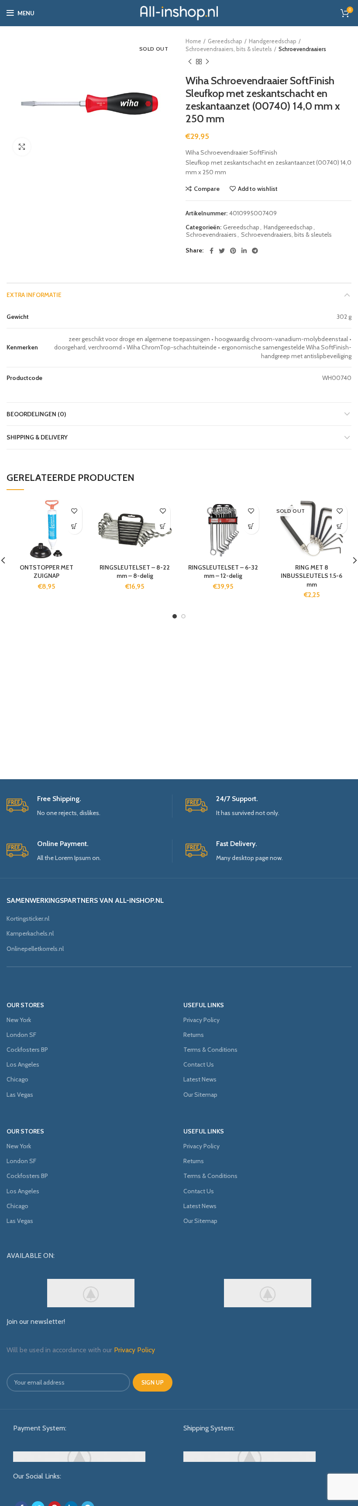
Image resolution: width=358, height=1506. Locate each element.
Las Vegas (20, 1094)
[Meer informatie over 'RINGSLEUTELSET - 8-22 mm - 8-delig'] (162, 526)
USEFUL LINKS (203, 1005)
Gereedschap (225, 41)
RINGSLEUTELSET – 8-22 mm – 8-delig (135, 571)
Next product (207, 61)
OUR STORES (25, 1005)
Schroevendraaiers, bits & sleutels (229, 48)
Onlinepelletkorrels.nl (35, 949)
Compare (207, 189)
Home (193, 41)
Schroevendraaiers (302, 48)
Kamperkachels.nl (30, 933)
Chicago (17, 1079)
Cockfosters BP (27, 1050)
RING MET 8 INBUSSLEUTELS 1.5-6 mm (311, 575)
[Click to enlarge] (22, 146)
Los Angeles (23, 1064)
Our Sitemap (200, 1094)
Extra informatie (34, 295)
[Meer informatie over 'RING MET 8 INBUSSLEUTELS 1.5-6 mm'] (339, 526)
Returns (193, 1035)
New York (19, 1020)
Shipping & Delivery (37, 437)
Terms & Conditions (210, 1050)
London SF (21, 1035)
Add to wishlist (258, 189)
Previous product (190, 61)
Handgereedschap (272, 41)
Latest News (200, 1079)
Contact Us (198, 1064)
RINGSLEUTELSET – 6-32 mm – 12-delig (223, 571)
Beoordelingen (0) (36, 414)
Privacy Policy (201, 1020)
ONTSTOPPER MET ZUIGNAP (46, 571)
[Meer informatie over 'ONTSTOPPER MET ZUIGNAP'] (74, 526)
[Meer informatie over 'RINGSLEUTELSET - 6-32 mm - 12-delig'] (251, 526)
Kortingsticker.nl (28, 918)
